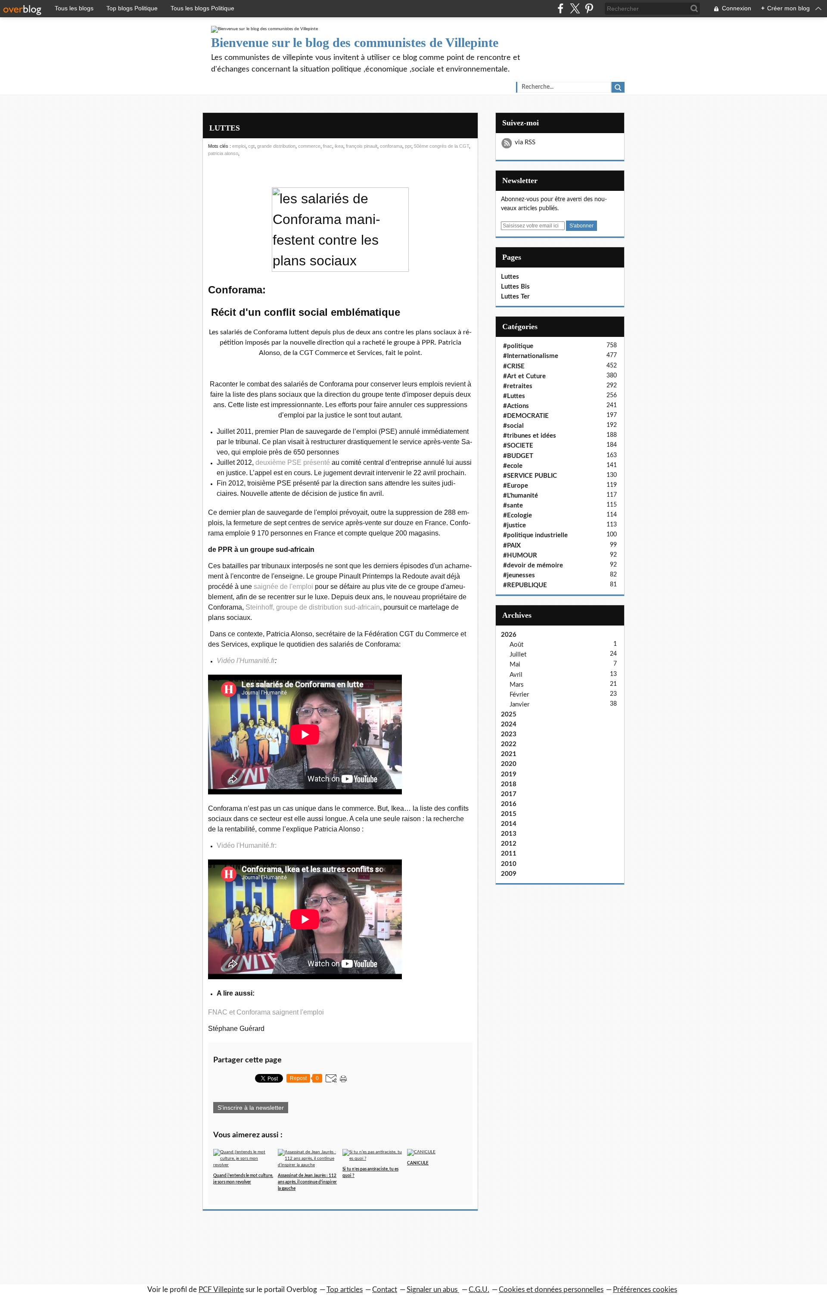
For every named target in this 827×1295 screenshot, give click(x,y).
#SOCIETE (518, 445)
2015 (508, 814)
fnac (327, 146)
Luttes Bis (515, 286)
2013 (508, 834)
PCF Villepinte (221, 1289)
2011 (508, 853)
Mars (517, 685)
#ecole (512, 466)
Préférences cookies (645, 1289)
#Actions (516, 406)
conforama (391, 146)
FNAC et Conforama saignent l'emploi (266, 1012)
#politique (518, 346)
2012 (508, 844)
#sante (513, 505)
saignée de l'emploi (283, 586)
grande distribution (276, 146)
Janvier (519, 704)
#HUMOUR (520, 555)
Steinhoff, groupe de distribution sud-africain (313, 607)
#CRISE (514, 366)
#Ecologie (517, 515)
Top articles (344, 1289)
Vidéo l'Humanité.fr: (247, 845)
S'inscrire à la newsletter (251, 1107)
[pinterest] (589, 8)
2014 (508, 824)
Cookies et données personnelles (551, 1289)
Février (519, 694)
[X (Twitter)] (574, 8)
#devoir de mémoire (533, 565)
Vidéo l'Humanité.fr (246, 660)
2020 (508, 764)
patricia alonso (223, 153)
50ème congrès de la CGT (441, 146)
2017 (508, 794)
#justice (514, 525)
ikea (339, 146)
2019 (508, 774)
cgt (251, 146)
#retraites (517, 386)
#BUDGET (518, 456)
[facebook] (560, 8)
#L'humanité (520, 495)
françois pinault (361, 146)
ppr (408, 146)
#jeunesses (519, 575)
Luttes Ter (515, 296)
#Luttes (514, 396)
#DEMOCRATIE (526, 416)
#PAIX (512, 545)
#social (513, 426)
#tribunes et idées (529, 436)
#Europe (515, 486)
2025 (508, 714)
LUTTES (224, 128)
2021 (508, 754)
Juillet (518, 654)
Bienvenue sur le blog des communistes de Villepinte (354, 42)
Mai (515, 664)
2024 (508, 724)
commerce (309, 146)
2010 (508, 864)
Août (516, 644)
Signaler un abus (433, 1289)
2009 (508, 874)
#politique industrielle (535, 535)
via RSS (525, 142)
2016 (508, 804)
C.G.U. (479, 1289)
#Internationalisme (530, 356)
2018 (508, 784)
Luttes (510, 277)
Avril (516, 675)
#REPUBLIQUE (525, 585)
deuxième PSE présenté (292, 462)
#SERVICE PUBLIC (530, 476)
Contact (384, 1289)
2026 (508, 635)
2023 (508, 734)
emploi (239, 146)
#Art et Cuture (524, 376)
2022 (508, 744)
